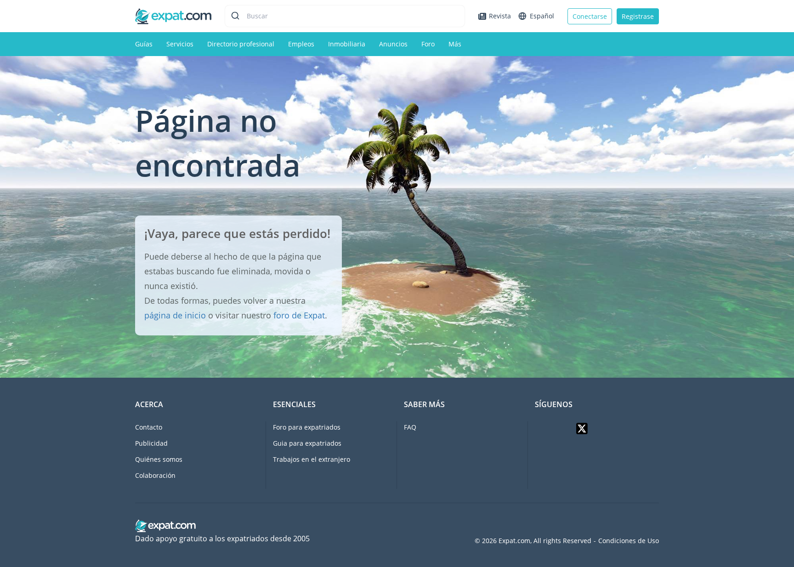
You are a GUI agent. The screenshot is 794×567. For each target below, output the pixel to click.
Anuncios (393, 44)
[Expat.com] (173, 15)
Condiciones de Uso (628, 541)
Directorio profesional (240, 44)
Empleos (301, 44)
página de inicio (175, 315)
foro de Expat (299, 315)
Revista (500, 15)
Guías (144, 44)
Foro (428, 44)
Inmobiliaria (346, 44)
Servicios (179, 44)
